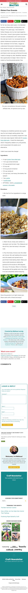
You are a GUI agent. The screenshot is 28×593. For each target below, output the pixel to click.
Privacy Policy (17, 579)
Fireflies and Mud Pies (14, 4)
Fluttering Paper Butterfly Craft (10, 516)
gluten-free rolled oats (13, 159)
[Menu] (1, 4)
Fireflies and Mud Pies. (10, 343)
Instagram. (20, 344)
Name (3, 406)
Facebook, (7, 344)
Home (1, 7)
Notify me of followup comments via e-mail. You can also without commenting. (13, 420)
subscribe (8, 421)
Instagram (15, 355)
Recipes (4, 7)
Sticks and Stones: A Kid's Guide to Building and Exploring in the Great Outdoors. (13, 338)
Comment (4, 394)
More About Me (14, 467)
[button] (25, 65)
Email (3, 411)
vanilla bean (7, 180)
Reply (3, 441)
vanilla (8, 178)
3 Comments (24, 12)
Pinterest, (13, 344)
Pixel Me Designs (16, 582)
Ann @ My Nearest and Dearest (10, 432)
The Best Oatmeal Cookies (8, 507)
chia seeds (11, 185)
